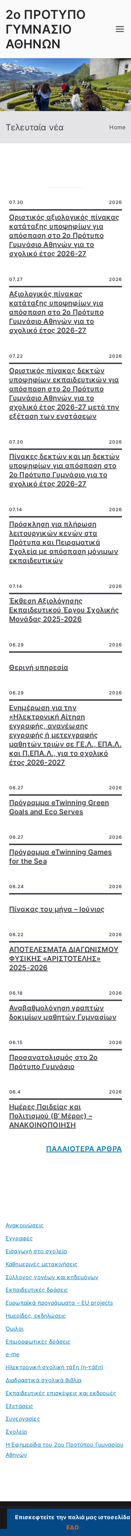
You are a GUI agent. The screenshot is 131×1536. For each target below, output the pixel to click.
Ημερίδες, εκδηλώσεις (36, 1315)
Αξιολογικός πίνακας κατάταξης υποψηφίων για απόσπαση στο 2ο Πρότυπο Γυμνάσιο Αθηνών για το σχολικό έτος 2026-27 (56, 312)
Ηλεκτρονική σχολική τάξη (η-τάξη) (54, 1367)
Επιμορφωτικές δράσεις (38, 1341)
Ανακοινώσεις (25, 1225)
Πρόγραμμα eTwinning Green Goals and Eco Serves (59, 807)
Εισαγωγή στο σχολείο (36, 1251)
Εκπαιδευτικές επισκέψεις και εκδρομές (61, 1393)
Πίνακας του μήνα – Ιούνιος (56, 909)
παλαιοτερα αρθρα (84, 1149)
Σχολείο (16, 1431)
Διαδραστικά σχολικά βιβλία (43, 1380)
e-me (13, 1354)
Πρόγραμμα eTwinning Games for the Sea (60, 856)
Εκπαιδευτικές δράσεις (37, 1289)
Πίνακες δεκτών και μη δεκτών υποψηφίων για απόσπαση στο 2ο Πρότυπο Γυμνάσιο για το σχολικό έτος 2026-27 (64, 470)
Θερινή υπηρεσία (38, 667)
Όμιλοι (14, 1328)
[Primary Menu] (119, 29)
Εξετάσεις (19, 1406)
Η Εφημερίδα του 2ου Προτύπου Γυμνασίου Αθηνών (64, 1449)
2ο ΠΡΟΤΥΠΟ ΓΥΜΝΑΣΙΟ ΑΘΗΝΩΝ (46, 29)
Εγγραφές (19, 1238)
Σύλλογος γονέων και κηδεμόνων (52, 1277)
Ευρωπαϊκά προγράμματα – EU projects (59, 1302)
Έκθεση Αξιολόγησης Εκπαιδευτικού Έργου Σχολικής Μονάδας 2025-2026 (64, 610)
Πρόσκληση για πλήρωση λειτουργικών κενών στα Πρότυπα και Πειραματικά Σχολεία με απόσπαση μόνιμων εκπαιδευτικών (63, 542)
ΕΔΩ (72, 1527)
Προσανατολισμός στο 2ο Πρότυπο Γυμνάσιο (53, 1062)
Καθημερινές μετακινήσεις (42, 1264)
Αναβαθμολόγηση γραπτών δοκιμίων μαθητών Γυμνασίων (62, 1012)
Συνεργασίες (23, 1418)
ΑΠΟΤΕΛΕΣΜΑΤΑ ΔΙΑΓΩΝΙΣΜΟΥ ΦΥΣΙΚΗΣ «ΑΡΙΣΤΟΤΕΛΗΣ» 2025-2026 (63, 958)
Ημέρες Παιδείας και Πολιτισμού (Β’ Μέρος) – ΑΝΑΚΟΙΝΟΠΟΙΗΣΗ (50, 1116)
